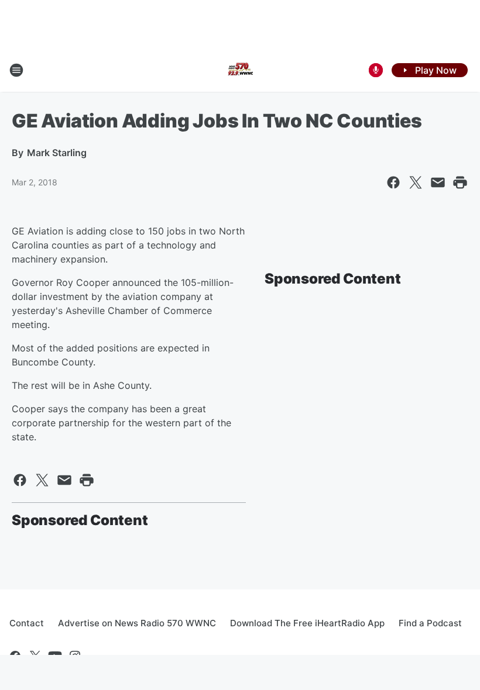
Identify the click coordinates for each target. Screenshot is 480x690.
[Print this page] (460, 182)
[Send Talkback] (376, 70)
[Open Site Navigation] (16, 70)
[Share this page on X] (415, 182)
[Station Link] (240, 70)
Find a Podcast (430, 623)
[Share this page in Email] (438, 182)
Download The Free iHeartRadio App (307, 623)
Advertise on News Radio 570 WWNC (137, 623)
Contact (26, 623)
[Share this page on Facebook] (393, 182)
